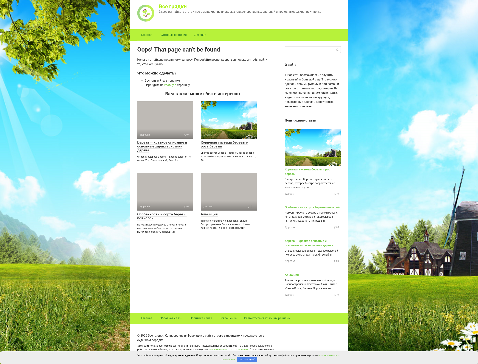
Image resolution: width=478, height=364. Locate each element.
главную (170, 85)
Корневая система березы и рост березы (224, 144)
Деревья (200, 35)
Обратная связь (171, 318)
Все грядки (173, 6)
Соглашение (228, 318)
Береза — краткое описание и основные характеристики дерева (162, 146)
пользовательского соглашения (228, 349)
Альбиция (209, 214)
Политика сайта (201, 318)
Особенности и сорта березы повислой (162, 216)
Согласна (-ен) (247, 359)
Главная (146, 35)
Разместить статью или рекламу (267, 318)
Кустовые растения (173, 35)
